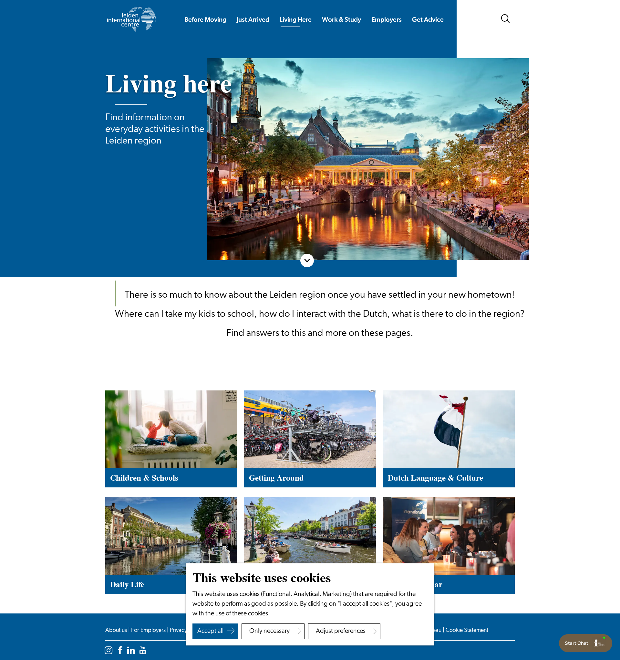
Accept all (210, 631)
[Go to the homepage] (131, 19)
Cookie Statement (467, 630)
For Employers (149, 630)
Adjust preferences (341, 631)
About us (116, 630)
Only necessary (269, 631)
